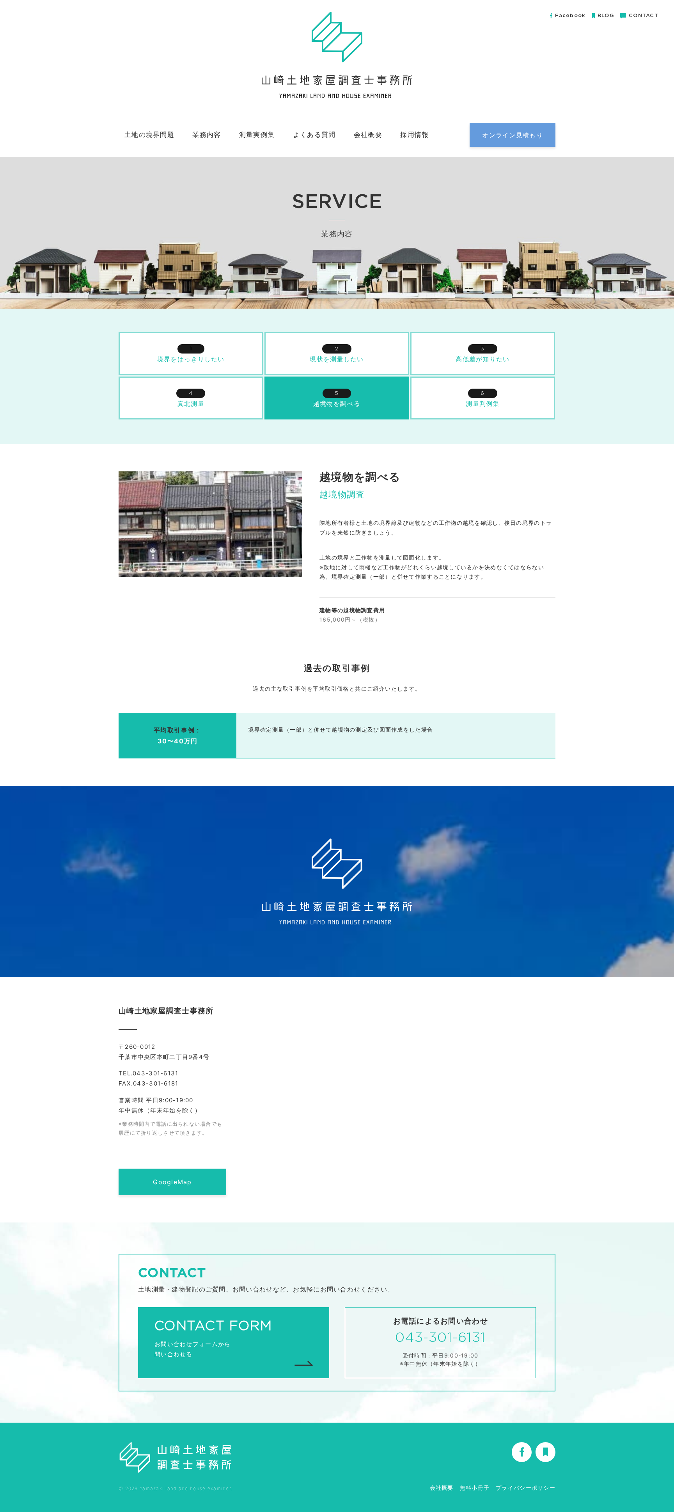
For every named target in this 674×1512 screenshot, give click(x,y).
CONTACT (643, 15)
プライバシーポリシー (525, 1487)
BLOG (606, 15)
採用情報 (414, 135)
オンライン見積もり (512, 135)
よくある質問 (314, 135)
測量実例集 (257, 135)
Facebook (570, 15)
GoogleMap (172, 1182)
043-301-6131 (440, 1338)
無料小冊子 (475, 1487)
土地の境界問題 (149, 135)
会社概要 (368, 135)
